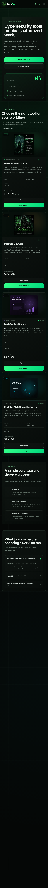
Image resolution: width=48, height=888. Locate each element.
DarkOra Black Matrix (15, 163)
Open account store (24, 66)
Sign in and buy (23, 205)
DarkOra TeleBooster (15, 324)
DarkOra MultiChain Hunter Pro (21, 407)
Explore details (24, 199)
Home (3, 13)
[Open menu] (44, 4)
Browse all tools (23, 60)
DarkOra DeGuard (14, 243)
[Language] (36, 4)
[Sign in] (40, 4)
